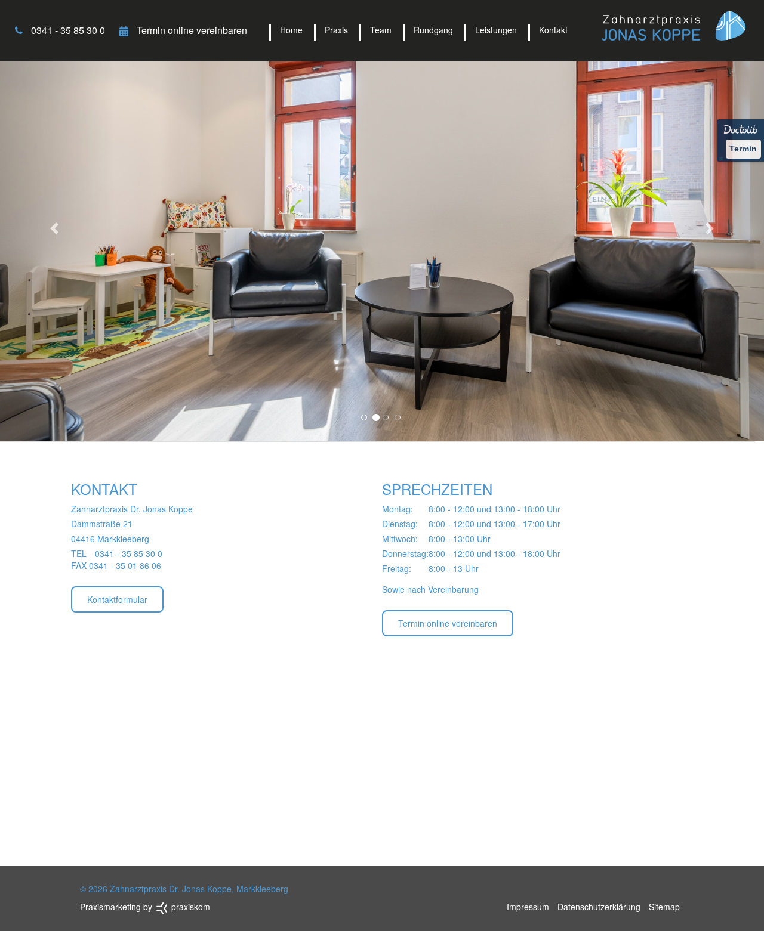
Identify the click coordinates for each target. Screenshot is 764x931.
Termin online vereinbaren (447, 623)
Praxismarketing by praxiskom (145, 907)
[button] (57, 250)
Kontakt (553, 30)
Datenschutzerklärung (598, 907)
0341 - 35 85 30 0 (128, 553)
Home (291, 30)
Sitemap (664, 907)
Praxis (336, 30)
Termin (743, 148)
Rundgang (433, 30)
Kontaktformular (117, 599)
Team (381, 30)
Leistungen (496, 30)
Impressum (528, 907)
